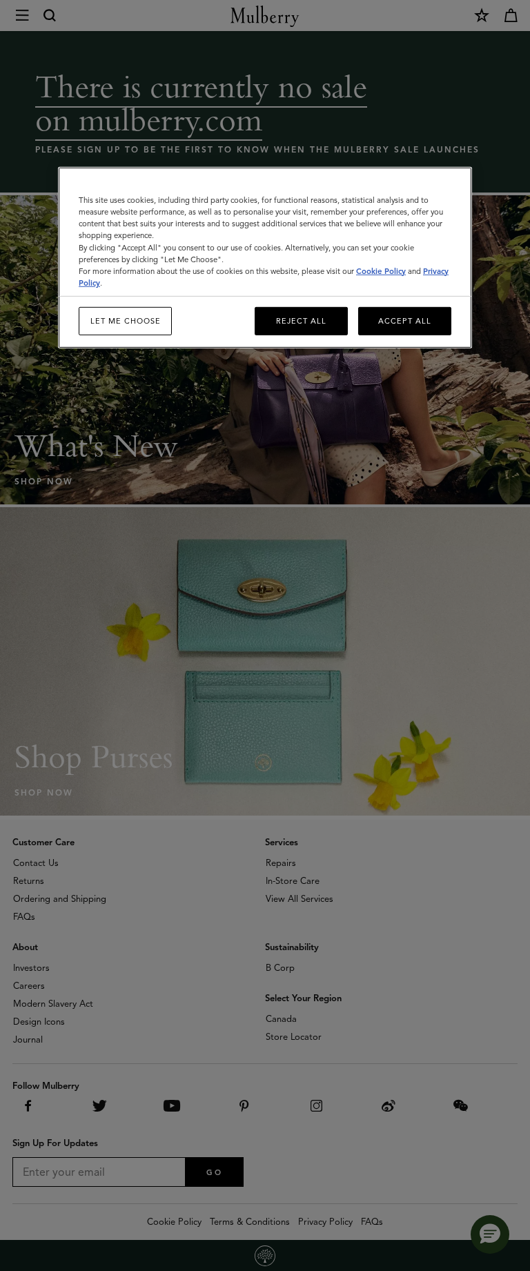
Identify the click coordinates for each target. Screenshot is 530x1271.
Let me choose (125, 321)
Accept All (404, 321)
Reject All (301, 321)
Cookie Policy (381, 270)
